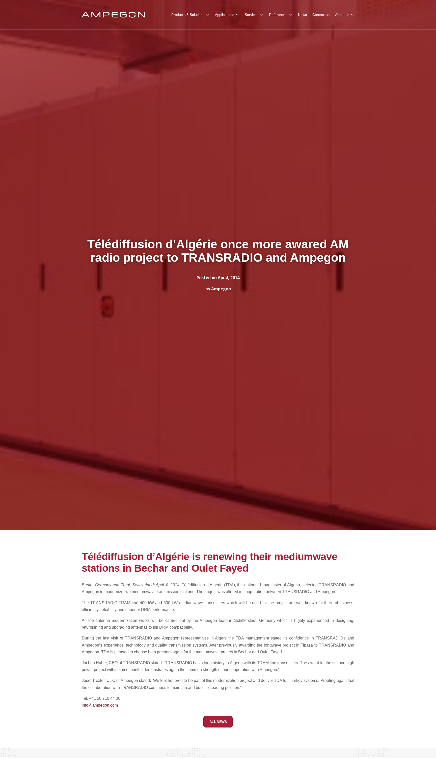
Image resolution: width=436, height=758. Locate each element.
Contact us (321, 15)
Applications (224, 15)
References (278, 15)
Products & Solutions (187, 15)
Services (251, 15)
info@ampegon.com (100, 705)
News (302, 15)
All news (218, 722)
